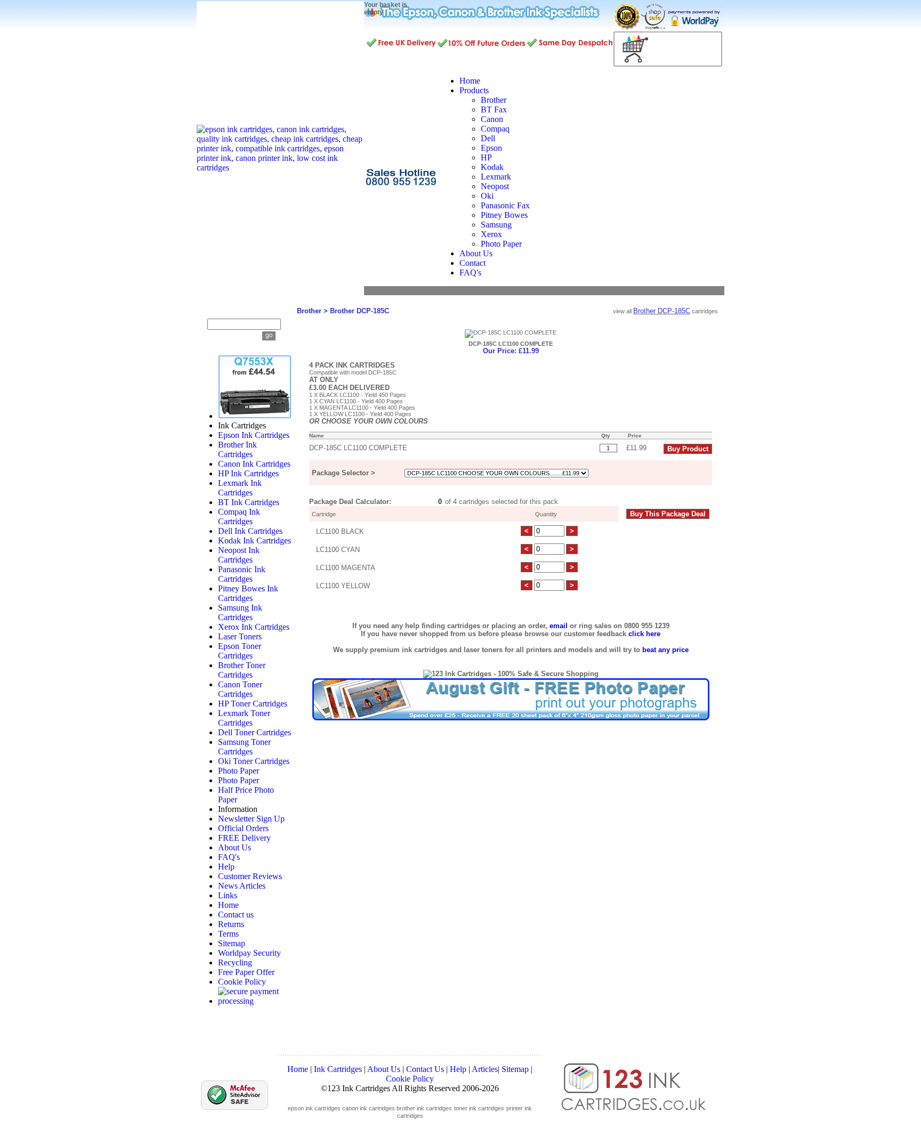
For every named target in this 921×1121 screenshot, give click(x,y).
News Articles (241, 885)
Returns (231, 924)
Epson (491, 147)
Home (228, 904)
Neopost (495, 186)
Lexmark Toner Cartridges (244, 718)
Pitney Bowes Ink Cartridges (248, 593)
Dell (488, 138)
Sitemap (231, 943)
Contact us (236, 914)
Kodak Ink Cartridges (254, 540)
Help (226, 866)
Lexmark (496, 176)
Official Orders (243, 828)
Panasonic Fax (505, 205)
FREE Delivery (244, 837)
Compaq (495, 128)
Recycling (235, 962)
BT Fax (494, 109)
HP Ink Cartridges (248, 473)
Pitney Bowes (504, 215)
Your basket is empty (385, 8)
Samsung (496, 224)
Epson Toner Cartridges (239, 650)
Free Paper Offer (246, 972)
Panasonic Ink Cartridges (241, 574)
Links (227, 895)
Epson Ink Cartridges (253, 435)
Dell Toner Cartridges (254, 732)
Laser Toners (240, 636)
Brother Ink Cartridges (237, 449)
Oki (487, 195)
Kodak (492, 167)
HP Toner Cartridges (252, 703)
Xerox (491, 234)
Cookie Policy (242, 981)
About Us (234, 847)
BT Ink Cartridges (248, 502)
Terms (228, 933)
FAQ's (229, 857)
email (559, 626)
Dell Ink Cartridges (250, 530)
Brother (493, 99)
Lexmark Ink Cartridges (240, 487)
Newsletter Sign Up (251, 818)
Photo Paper (501, 243)
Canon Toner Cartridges (240, 689)
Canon (492, 119)
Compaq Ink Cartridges (239, 516)
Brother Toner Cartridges (241, 670)
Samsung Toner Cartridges (244, 746)
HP (486, 157)
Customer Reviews (250, 876)
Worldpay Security (249, 952)
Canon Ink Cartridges (254, 463)
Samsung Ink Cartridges (240, 612)
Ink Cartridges (338, 1069)
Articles (485, 1069)
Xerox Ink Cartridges (253, 626)
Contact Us (425, 1069)
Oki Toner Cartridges (253, 761)
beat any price (665, 650)
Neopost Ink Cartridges (239, 555)
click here (644, 634)
